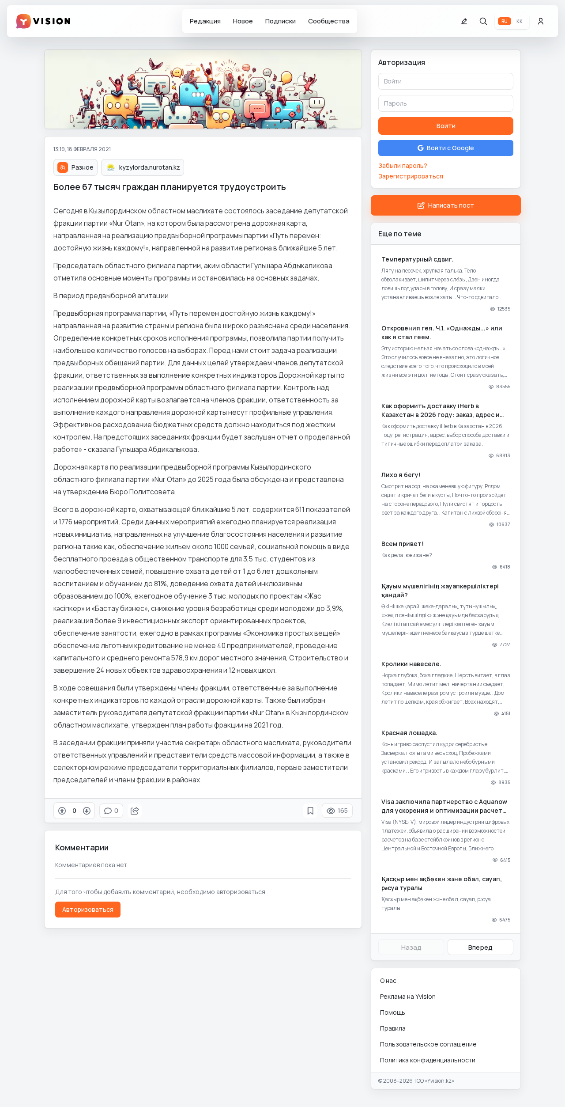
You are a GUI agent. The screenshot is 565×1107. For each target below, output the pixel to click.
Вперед (480, 947)
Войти (446, 125)
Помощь (392, 1012)
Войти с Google (450, 148)
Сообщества (329, 21)
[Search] (483, 21)
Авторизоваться (87, 909)
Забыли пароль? (402, 165)
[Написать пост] (464, 21)
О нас (388, 980)
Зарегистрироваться (410, 176)
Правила (393, 1028)
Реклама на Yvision (408, 996)
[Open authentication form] (541, 21)
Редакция (205, 21)
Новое (243, 21)
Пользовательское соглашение (428, 1044)
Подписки (280, 21)
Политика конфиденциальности (427, 1060)
